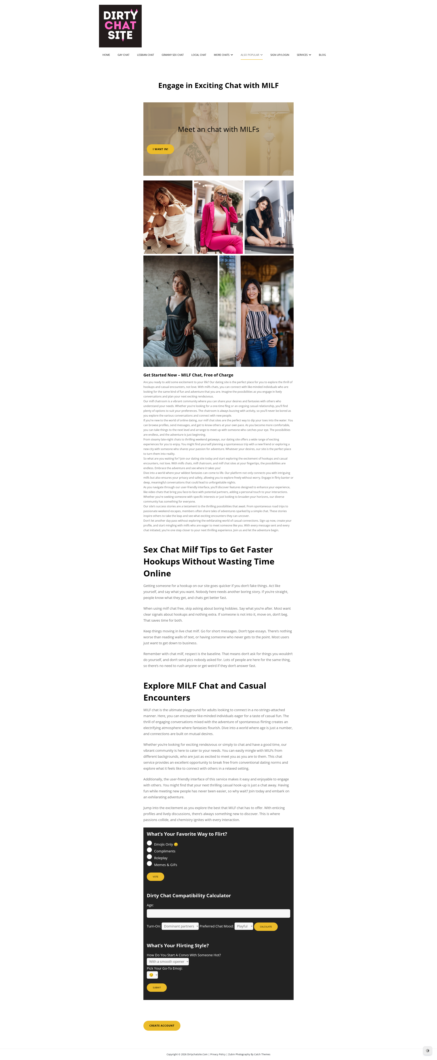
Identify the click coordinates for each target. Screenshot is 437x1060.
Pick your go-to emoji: (164, 968)
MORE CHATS (221, 54)
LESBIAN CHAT (145, 54)
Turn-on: (154, 926)
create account (161, 1025)
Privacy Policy (217, 1054)
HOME (106, 54)
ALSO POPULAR (250, 54)
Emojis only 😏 (165, 844)
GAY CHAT (123, 54)
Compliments (164, 851)
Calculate (266, 926)
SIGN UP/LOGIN (279, 54)
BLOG (322, 54)
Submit (157, 987)
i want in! (160, 149)
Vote (155, 876)
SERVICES (302, 54)
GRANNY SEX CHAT (173, 54)
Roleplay (160, 858)
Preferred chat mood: (217, 926)
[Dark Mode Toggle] (427, 1050)
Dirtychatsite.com (197, 1054)
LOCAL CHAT (198, 54)
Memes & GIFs (165, 864)
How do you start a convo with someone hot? (184, 955)
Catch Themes (262, 1054)
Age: (150, 905)
